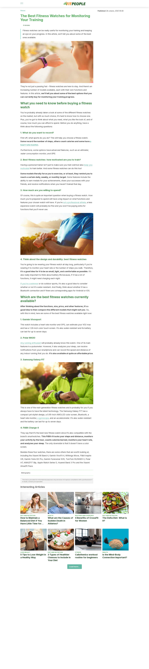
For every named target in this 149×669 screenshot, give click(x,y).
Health (50, 515)
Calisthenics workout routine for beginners (86, 556)
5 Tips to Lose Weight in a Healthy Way (33, 556)
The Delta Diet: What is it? (114, 519)
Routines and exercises (84, 515)
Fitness (22, 10)
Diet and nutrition (27, 515)
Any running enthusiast (30, 343)
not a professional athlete (74, 202)
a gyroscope (43, 418)
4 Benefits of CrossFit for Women (86, 519)
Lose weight (25, 552)
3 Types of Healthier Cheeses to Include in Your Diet (59, 557)
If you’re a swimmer (29, 283)
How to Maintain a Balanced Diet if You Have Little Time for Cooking (31, 521)
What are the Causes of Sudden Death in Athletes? (60, 521)
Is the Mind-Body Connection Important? (114, 556)
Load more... (74, 567)
